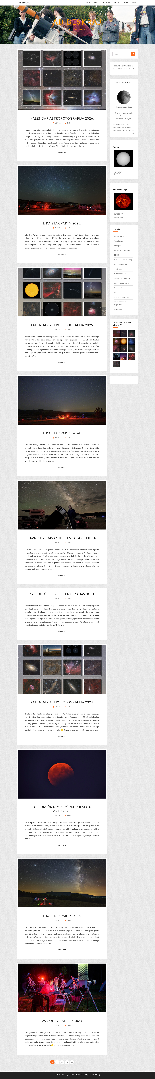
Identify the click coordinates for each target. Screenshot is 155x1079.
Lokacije (97, 3)
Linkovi (126, 3)
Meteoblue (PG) (120, 274)
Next (72, 1062)
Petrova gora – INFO (121, 283)
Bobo (69, 123)
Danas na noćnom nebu (122, 250)
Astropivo (117, 246)
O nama (88, 3)
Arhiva (134, 3)
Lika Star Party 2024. (62, 433)
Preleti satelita (119, 288)
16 (67, 1062)
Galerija (116, 3)
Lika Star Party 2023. (62, 916)
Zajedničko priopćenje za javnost (62, 594)
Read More (62, 152)
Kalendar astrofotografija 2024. (62, 702)
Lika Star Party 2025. (62, 223)
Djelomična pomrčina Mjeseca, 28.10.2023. (62, 809)
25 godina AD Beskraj (62, 1021)
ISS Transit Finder (120, 264)
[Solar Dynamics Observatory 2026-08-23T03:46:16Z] (123, 159)
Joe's (134, 133)
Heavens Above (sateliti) (123, 260)
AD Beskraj (24, 2)
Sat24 (116, 292)
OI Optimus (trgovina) (122, 278)
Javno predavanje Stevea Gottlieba (62, 538)
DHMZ (116, 255)
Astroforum (118, 241)
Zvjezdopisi (118, 309)
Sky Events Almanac (121, 297)
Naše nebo (106, 3)
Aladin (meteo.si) (120, 236)
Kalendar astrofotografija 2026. (62, 118)
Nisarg (97, 1075)
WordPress (82, 1075)
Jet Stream (118, 269)
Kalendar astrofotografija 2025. (62, 325)
